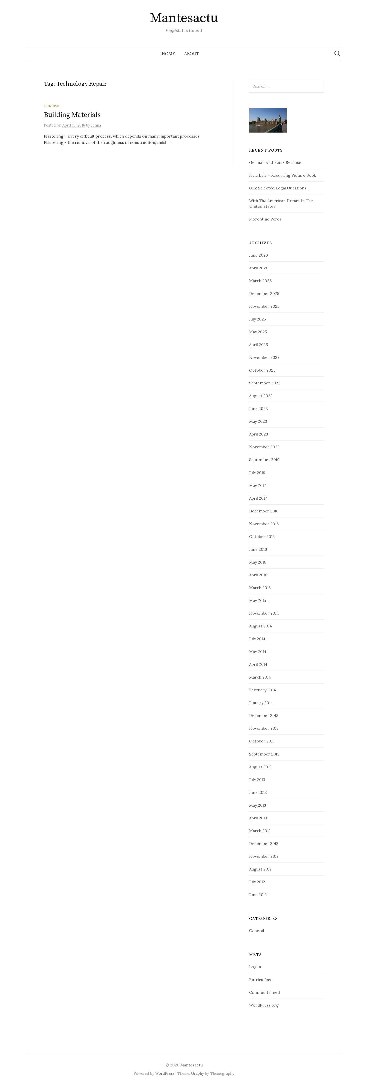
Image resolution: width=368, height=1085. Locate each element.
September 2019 (264, 459)
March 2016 (260, 587)
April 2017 (258, 498)
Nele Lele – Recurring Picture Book (282, 175)
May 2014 (257, 651)
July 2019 (257, 472)
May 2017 (257, 485)
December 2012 (263, 843)
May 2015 (257, 600)
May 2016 (257, 562)
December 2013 (263, 715)
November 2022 (264, 446)
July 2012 (257, 881)
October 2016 (262, 536)
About (191, 53)
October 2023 (262, 370)
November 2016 (264, 523)
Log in (255, 966)
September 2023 (264, 382)
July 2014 (257, 638)
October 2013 (262, 740)
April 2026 (258, 267)
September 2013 (264, 753)
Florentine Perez (265, 219)
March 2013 (260, 830)
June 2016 (258, 549)
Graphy (197, 1073)
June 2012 (258, 894)
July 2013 (257, 779)
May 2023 (258, 421)
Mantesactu (184, 18)
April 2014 (258, 664)
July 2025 (257, 318)
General (52, 106)
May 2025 (258, 331)
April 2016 (258, 574)
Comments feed (264, 992)
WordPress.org (264, 1005)
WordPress (164, 1073)
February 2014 (262, 689)
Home (168, 53)
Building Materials (72, 115)
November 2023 (264, 357)
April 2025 (258, 344)
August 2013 (260, 766)
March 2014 (260, 677)
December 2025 (264, 293)
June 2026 (258, 255)
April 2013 (258, 817)
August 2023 (261, 395)
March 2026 (260, 280)
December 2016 (263, 510)
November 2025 (264, 306)
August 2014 (260, 625)
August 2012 (260, 869)
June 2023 (258, 408)
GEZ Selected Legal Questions (277, 187)
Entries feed (261, 979)
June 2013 (258, 792)
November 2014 (264, 613)
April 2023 (258, 434)
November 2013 (264, 728)
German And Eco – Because (275, 162)
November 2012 (264, 856)
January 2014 (261, 702)
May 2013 (257, 805)
